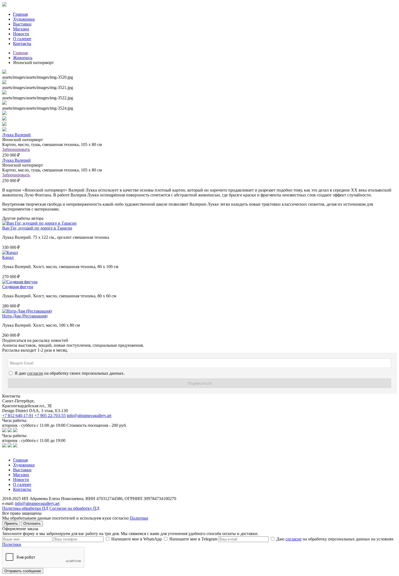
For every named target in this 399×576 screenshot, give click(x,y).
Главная (20, 14)
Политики (11, 544)
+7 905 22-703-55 (50, 415)
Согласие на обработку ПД (74, 508)
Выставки (22, 24)
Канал (8, 257)
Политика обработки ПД (25, 508)
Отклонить (32, 523)
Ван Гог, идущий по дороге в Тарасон (37, 228)
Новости (21, 33)
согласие (294, 539)
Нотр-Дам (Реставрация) (24, 316)
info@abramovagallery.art (89, 415)
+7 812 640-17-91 (17, 415)
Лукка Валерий (16, 134)
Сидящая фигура (17, 286)
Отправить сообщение (22, 571)
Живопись (22, 57)
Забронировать (16, 149)
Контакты (22, 43)
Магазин (21, 29)
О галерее (22, 38)
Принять (11, 523)
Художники (24, 19)
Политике (139, 518)
